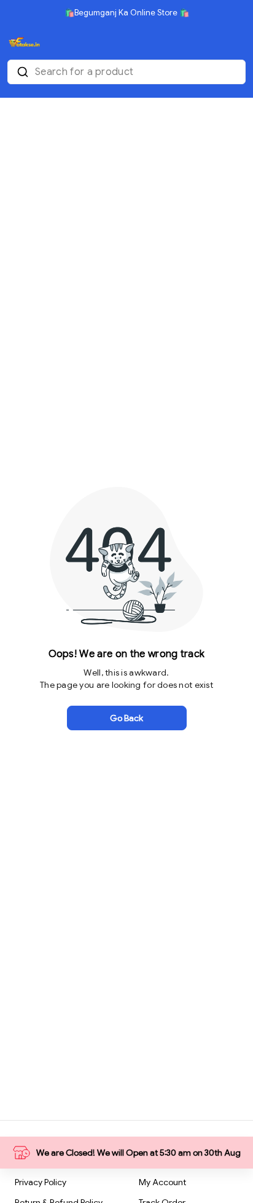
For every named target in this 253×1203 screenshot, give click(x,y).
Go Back (126, 718)
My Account (162, 1182)
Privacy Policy (40, 1182)
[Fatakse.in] (24, 42)
